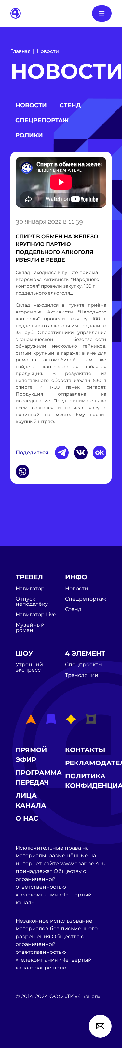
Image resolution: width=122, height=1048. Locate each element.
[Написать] (100, 1026)
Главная (20, 51)
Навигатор (30, 588)
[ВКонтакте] (81, 452)
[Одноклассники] (99, 452)
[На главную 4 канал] (15, 13)
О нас (27, 818)
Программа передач (39, 777)
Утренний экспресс (29, 667)
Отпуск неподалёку (32, 601)
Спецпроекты (83, 664)
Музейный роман (30, 627)
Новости (48, 51)
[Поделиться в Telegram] (62, 452)
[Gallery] (61, 183)
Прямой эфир (31, 755)
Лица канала (31, 800)
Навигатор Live (36, 614)
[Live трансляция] (30, 1033)
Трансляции (81, 675)
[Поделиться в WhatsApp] (22, 471)
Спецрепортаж (42, 120)
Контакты (85, 750)
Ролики (29, 135)
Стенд (70, 105)
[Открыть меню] (102, 13)
